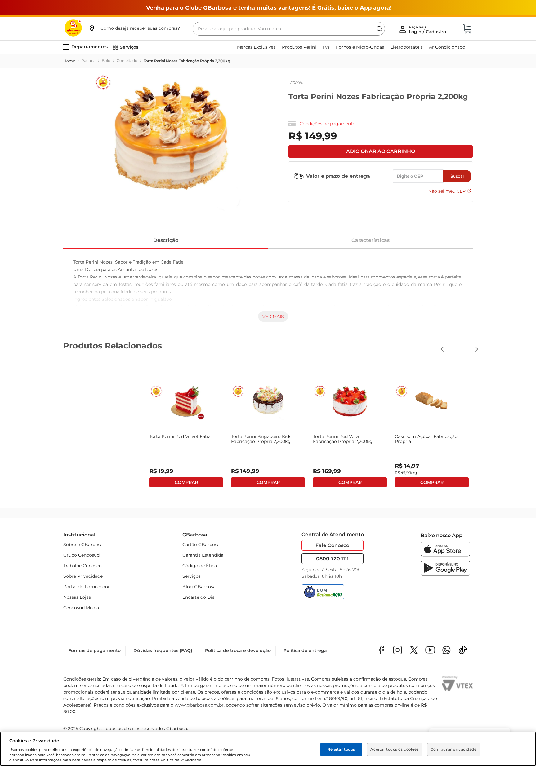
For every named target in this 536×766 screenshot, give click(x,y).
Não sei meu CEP (447, 191)
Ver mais (273, 316)
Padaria (88, 60)
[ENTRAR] (428, 29)
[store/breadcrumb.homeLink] (69, 61)
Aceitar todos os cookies (394, 749)
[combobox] (289, 29)
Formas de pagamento (94, 650)
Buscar (457, 176)
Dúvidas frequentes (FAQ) (162, 650)
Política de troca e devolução (238, 650)
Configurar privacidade (454, 749)
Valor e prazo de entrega (338, 176)
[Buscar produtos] (379, 28)
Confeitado (127, 60)
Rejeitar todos (341, 749)
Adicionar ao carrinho (380, 151)
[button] (134, 28)
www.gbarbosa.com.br (199, 705)
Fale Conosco (332, 545)
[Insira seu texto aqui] (446, 650)
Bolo (106, 60)
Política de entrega (305, 650)
